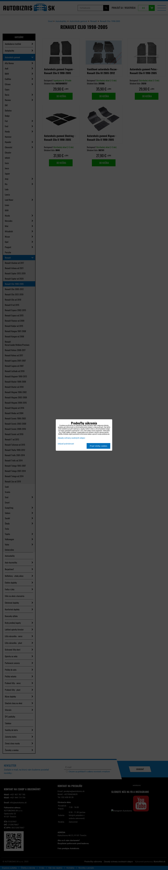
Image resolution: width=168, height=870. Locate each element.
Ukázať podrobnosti (66, 444)
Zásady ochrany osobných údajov (71, 438)
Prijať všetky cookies (98, 446)
